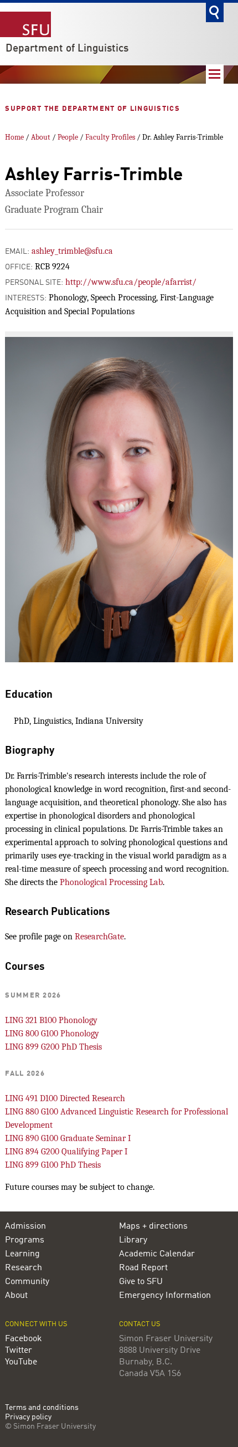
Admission (25, 1226)
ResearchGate (99, 937)
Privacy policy (28, 1417)
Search (215, 12)
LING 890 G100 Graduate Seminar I (68, 1138)
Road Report (143, 1268)
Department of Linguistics (67, 48)
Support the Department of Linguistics (93, 109)
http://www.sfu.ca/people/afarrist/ (130, 282)
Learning (22, 1254)
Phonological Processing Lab (111, 882)
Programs (24, 1240)
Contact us (140, 1324)
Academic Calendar (157, 1254)
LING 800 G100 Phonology (52, 1034)
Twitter (18, 1350)
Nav (215, 74)
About (40, 137)
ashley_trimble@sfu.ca (72, 251)
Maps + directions (153, 1226)
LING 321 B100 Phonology (51, 1020)
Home (14, 137)
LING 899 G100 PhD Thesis (53, 1165)
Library (133, 1240)
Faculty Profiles (110, 137)
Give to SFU (141, 1281)
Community (27, 1281)
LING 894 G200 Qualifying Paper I (66, 1152)
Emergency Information (165, 1295)
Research (23, 1268)
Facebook (23, 1338)
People (68, 137)
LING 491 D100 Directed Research (65, 1098)
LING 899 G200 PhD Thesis (53, 1047)
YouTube (21, 1362)
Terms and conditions (42, 1408)
